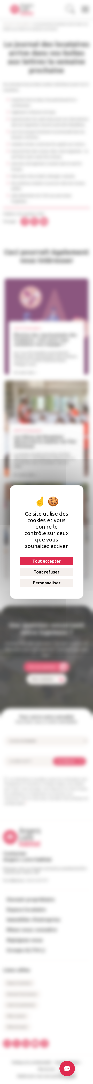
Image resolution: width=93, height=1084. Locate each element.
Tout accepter (46, 561)
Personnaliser (46, 582)
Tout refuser (46, 572)
